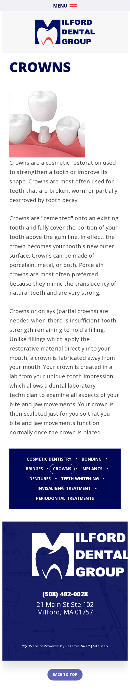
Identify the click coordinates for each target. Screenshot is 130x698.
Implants (91, 468)
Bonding (92, 459)
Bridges (34, 468)
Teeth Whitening (80, 478)
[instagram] (67, 631)
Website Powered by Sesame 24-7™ (59, 646)
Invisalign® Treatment (64, 488)
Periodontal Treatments (65, 498)
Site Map (100, 646)
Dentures (40, 478)
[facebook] (63, 631)
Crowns (62, 468)
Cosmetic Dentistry (49, 459)
